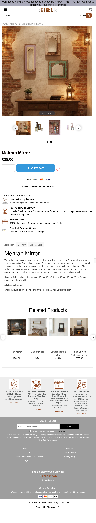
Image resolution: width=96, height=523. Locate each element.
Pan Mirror (17, 351)
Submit (69, 426)
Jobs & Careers (70, 452)
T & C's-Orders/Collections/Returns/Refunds (26, 456)
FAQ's (26, 461)
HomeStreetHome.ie (43, 502)
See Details (13, 402)
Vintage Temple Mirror (58, 353)
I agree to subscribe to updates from (49, 431)
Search (26, 448)
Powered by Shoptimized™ (48, 507)
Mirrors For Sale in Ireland (26, 23)
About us (69, 448)
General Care (36, 244)
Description (9, 244)
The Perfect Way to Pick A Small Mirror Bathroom (49, 289)
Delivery (22, 244)
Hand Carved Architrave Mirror (79, 353)
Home (5, 23)
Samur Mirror (37, 351)
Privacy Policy (62, 431)
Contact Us (26, 452)
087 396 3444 (50, 476)
